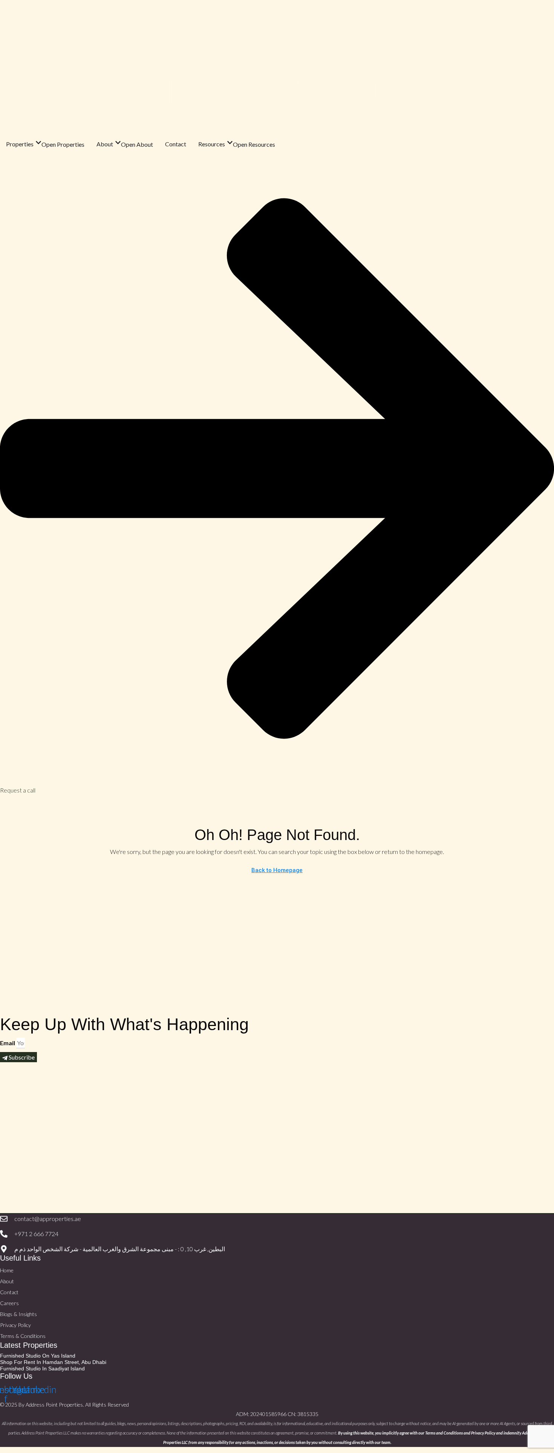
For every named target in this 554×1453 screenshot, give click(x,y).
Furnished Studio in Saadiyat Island (42, 1368)
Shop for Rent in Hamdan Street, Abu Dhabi (53, 1362)
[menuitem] (7, 803)
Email (7, 1042)
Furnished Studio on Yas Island (37, 1356)
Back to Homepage (277, 870)
